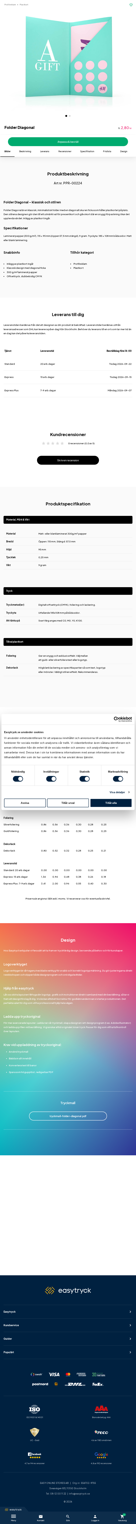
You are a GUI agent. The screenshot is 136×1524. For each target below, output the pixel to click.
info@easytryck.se (79, 1493)
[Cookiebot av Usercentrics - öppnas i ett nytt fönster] (116, 719)
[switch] (51, 779)
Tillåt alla (111, 802)
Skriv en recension (68, 460)
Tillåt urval (68, 802)
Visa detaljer (117, 792)
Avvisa (25, 802)
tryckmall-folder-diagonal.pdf (68, 1116)
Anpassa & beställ (68, 141)
